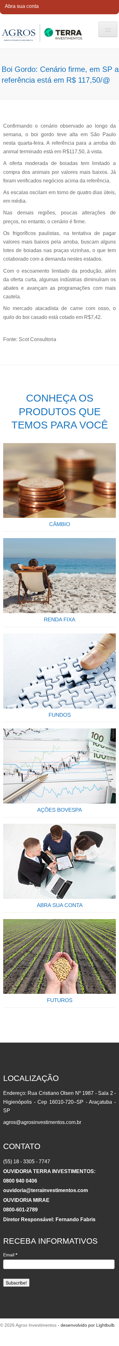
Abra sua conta (22, 6)
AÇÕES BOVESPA (59, 810)
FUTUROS (59, 1000)
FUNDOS (60, 715)
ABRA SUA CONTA (60, 905)
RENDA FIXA (59, 620)
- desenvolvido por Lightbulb (85, 1325)
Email (10, 1254)
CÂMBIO (59, 524)
